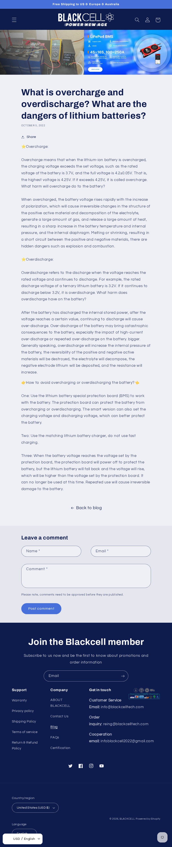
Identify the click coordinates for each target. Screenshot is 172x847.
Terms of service (25, 732)
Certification (60, 748)
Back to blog (89, 508)
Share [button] (31, 137)
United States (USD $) (33, 807)
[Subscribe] (123, 675)
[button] (14, 20)
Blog (54, 727)
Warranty (19, 700)
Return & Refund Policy (25, 745)
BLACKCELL (127, 819)
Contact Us (59, 716)
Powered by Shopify (148, 819)
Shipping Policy (24, 721)
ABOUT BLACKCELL (60, 702)
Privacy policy (23, 711)
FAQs (54, 737)
